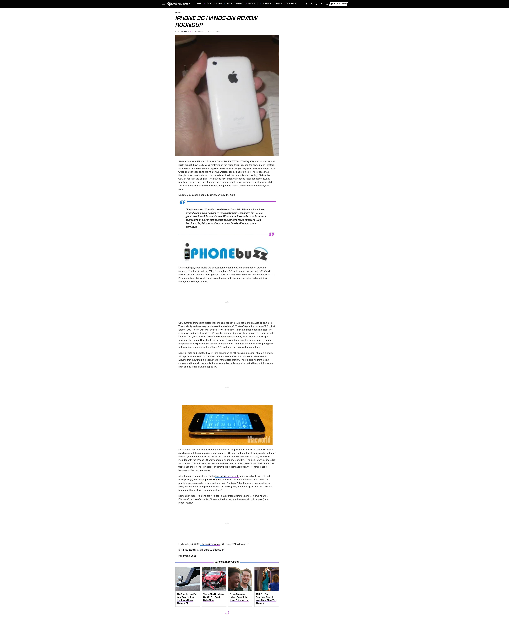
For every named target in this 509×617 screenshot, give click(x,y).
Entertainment (235, 4)
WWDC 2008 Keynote (243, 161)
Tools (279, 4)
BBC (180, 549)
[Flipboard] (322, 4)
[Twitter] (311, 4)
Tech (209, 4)
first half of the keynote (227, 476)
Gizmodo (197, 549)
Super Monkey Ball (212, 479)
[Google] (316, 4)
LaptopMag (208, 549)
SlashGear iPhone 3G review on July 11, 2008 (211, 194)
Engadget (188, 549)
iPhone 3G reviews (210, 544)
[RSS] (326, 4)
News (198, 4)
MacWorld (219, 549)
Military (253, 4)
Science (267, 4)
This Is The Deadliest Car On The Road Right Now (213, 597)
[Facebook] (306, 4)
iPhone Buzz (189, 555)
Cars (219, 4)
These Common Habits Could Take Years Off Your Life (239, 597)
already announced (222, 336)
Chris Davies (183, 31)
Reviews (291, 4)
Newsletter (340, 4)
